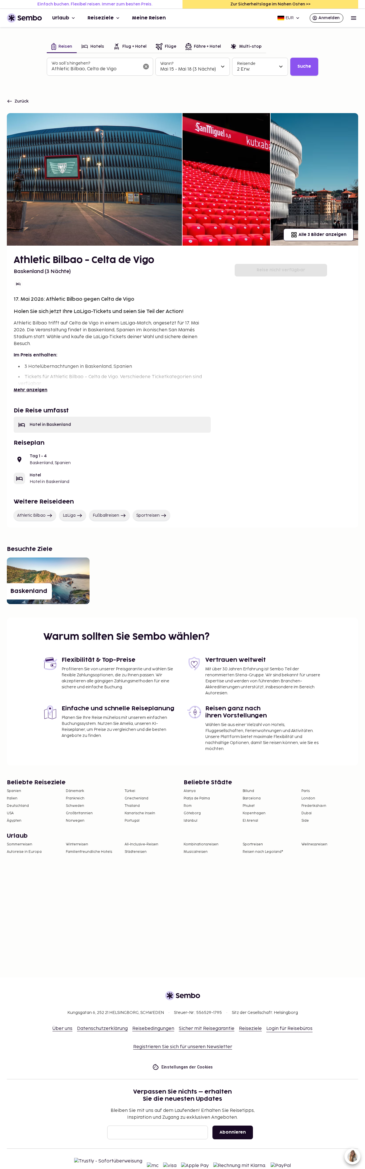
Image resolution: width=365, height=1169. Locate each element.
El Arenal (250, 821)
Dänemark (75, 791)
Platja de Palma (197, 798)
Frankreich (75, 798)
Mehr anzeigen (30, 390)
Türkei (130, 791)
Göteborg (192, 813)
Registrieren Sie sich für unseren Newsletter (182, 1047)
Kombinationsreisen (201, 844)
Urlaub (60, 18)
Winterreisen (77, 844)
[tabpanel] (182, 67)
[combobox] (95, 69)
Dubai (306, 813)
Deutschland (18, 806)
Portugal (132, 821)
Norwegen (75, 821)
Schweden (75, 806)
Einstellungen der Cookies (187, 1067)
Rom (188, 806)
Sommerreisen (19, 844)
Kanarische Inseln (140, 813)
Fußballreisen (106, 515)
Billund (248, 791)
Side (305, 821)
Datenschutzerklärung (102, 1028)
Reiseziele (101, 18)
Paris (305, 791)
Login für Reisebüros (289, 1028)
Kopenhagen (254, 813)
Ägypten (14, 821)
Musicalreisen (196, 852)
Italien (12, 798)
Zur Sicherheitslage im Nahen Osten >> (270, 4)
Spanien (14, 791)
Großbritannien (79, 813)
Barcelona (252, 798)
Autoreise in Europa (24, 852)
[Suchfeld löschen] (146, 66)
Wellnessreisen (314, 844)
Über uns (62, 1028)
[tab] (62, 47)
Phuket (249, 806)
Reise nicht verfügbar (281, 270)
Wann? (166, 63)
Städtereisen (136, 852)
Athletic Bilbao (31, 515)
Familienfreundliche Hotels (89, 852)
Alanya (190, 791)
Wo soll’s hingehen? (71, 63)
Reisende (246, 63)
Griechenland (136, 798)
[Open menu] (353, 18)
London (308, 798)
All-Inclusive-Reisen (141, 844)
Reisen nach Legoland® (263, 852)
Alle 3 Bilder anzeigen (322, 234)
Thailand (132, 806)
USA (10, 813)
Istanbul (190, 821)
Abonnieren (233, 1132)
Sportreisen (148, 515)
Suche (304, 66)
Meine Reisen (149, 18)
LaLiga (69, 515)
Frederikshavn (313, 806)
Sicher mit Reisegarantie (206, 1028)
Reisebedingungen (153, 1028)
